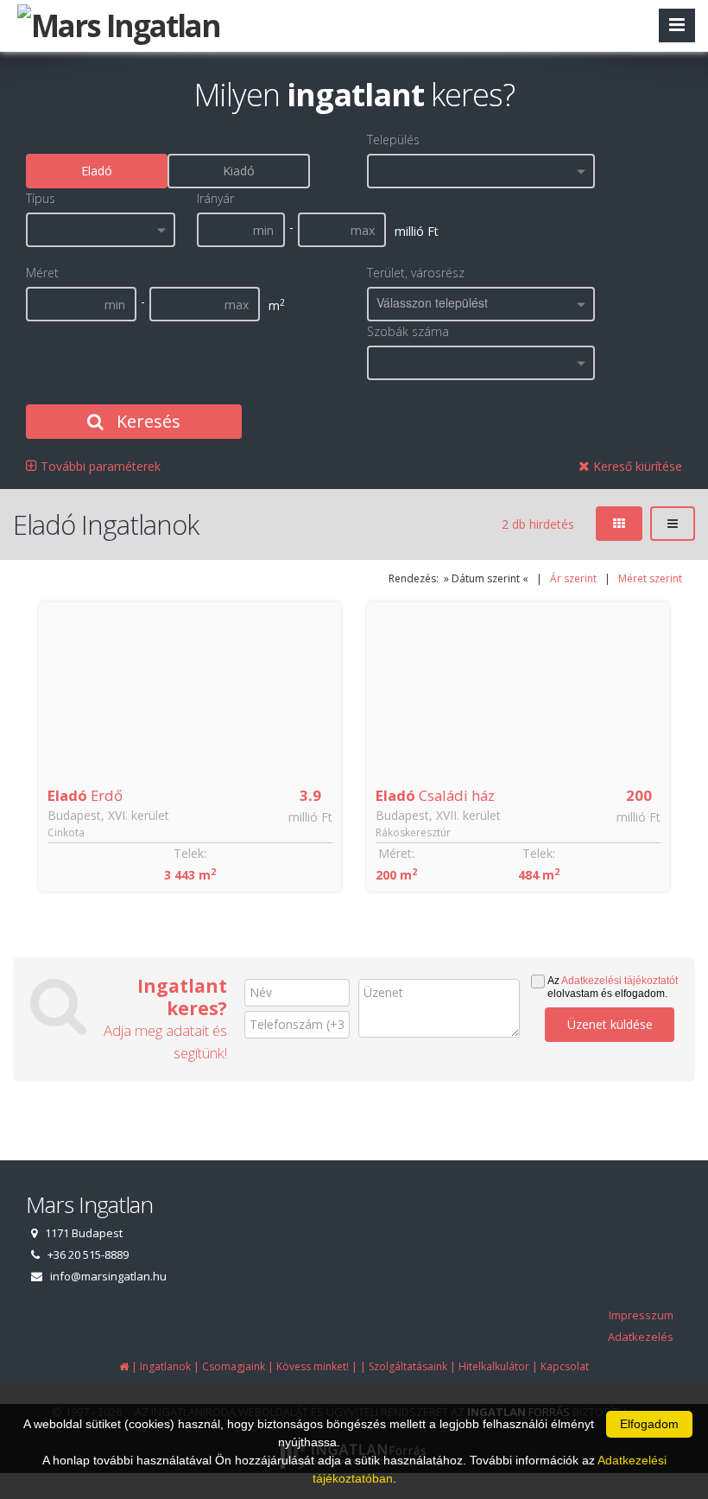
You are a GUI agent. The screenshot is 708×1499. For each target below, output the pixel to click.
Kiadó (239, 170)
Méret (42, 272)
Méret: (396, 853)
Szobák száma (408, 331)
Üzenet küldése (610, 1024)
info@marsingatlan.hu (108, 1276)
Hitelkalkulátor (493, 1366)
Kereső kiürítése (636, 466)
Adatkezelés (640, 1336)
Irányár (215, 198)
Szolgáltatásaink (408, 1366)
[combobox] (481, 171)
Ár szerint (573, 578)
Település (393, 139)
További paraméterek (99, 466)
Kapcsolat (564, 1366)
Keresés (146, 421)
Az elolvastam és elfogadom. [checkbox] (612, 987)
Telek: (190, 853)
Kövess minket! (312, 1366)
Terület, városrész (416, 272)
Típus (40, 198)
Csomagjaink (233, 1366)
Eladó (96, 170)
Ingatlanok (165, 1366)
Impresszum (641, 1315)
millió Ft (310, 817)
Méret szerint (650, 578)
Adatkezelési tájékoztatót (619, 981)
